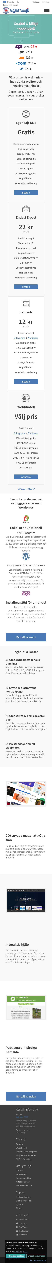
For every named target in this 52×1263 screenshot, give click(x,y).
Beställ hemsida (26, 637)
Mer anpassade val (38, 1260)
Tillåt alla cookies (15, 1255)
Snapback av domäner (26, 1155)
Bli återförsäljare (24, 1159)
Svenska (10, 2)
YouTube (23, 1227)
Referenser (21, 1174)
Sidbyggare (19, 337)
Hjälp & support (23, 1197)
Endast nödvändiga (36, 1255)
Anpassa (26, 476)
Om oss (19, 1170)
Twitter (22, 1223)
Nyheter (19, 1204)
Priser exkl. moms (10, 5)
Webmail (36, 2)
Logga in (45, 2)
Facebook (23, 1219)
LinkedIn (23, 1234)
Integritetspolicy (20, 1251)
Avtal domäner (22, 1181)
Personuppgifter (23, 1178)
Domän (19, 1144)
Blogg (19, 1208)
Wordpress (33, 337)
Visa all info (25, 489)
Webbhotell (21, 1147)
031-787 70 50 (22, 1117)
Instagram (24, 1230)
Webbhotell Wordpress (26, 1151)
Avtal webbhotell (24, 1185)
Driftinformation (23, 1200)
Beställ (26, 192)
